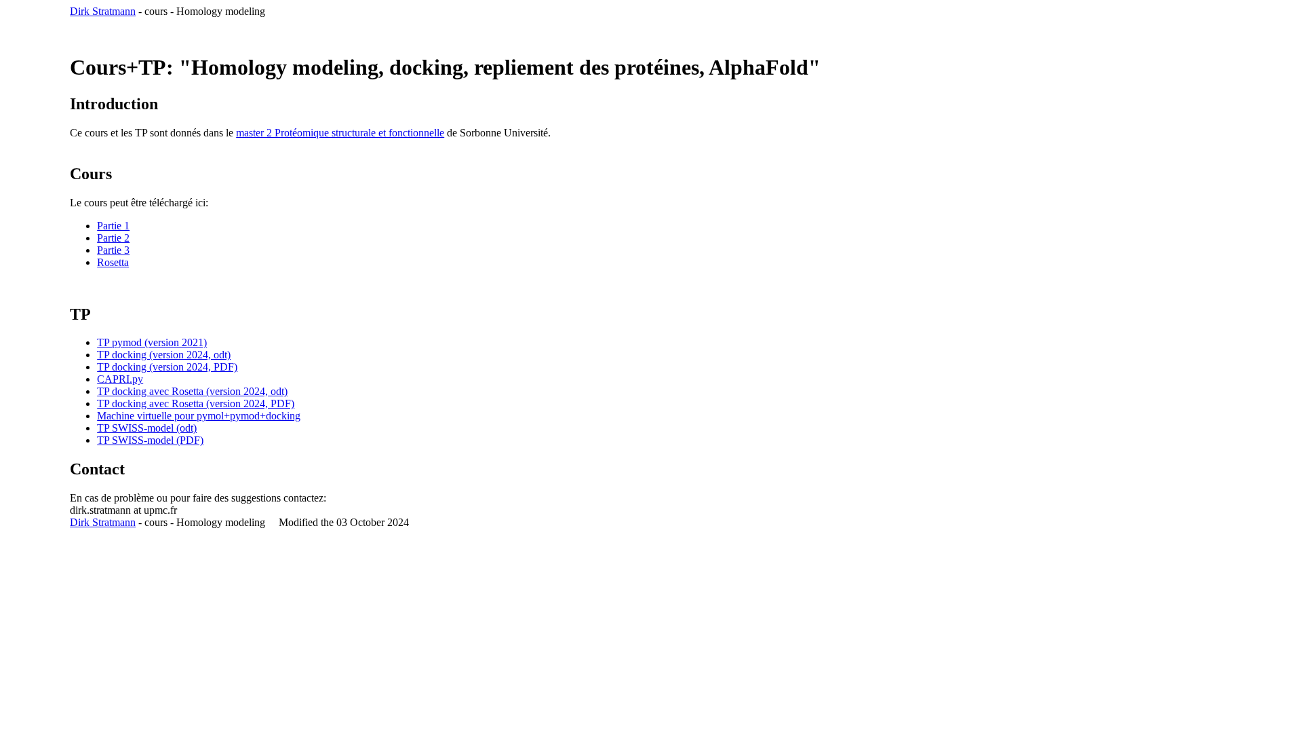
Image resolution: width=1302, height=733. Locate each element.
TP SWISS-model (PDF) (150, 440)
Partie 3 (113, 250)
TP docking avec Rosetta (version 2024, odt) (192, 391)
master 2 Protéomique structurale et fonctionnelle (340, 132)
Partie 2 (113, 238)
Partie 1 (113, 225)
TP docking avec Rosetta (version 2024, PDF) (195, 403)
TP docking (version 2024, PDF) (167, 367)
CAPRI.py (120, 379)
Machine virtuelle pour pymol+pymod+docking (198, 415)
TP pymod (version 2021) (152, 342)
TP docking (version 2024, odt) (164, 354)
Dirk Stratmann (103, 11)
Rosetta (113, 262)
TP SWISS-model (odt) (147, 428)
